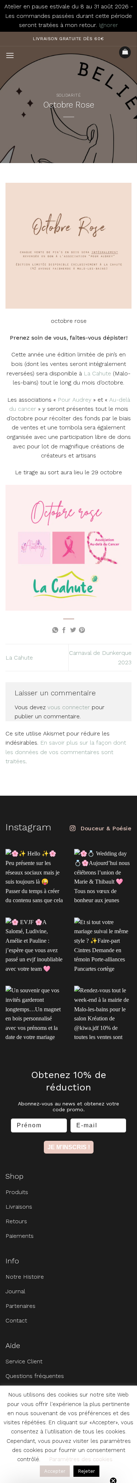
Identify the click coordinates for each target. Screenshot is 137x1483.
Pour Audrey (74, 399)
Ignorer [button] (108, 25)
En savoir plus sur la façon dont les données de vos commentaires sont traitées (65, 752)
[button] (9, 55)
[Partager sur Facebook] (64, 630)
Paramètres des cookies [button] (81, 1459)
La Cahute (97, 373)
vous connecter (68, 707)
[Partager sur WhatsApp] (55, 630)
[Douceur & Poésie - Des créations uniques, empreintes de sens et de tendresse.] (68, 51)
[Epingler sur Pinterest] (82, 630)
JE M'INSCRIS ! (68, 1147)
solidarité (68, 95)
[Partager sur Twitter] (73, 630)
